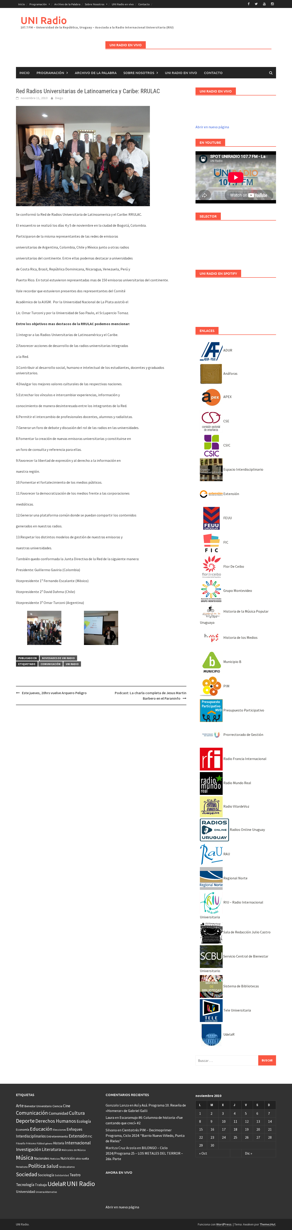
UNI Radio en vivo (123, 4)
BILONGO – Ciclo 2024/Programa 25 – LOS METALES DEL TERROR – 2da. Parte (144, 1153)
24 (224, 1137)
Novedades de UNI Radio (58, 658)
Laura (110, 1117)
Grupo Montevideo (237, 590)
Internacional (78, 1142)
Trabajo (41, 1184)
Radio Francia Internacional (244, 758)
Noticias (55, 1158)
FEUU (227, 518)
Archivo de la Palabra (67, 4)
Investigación (28, 1149)
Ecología (84, 1121)
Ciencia (57, 1106)
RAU (226, 854)
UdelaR (229, 1034)
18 (235, 1129)
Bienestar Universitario (38, 1106)
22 (201, 1137)
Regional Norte (235, 878)
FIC (225, 542)
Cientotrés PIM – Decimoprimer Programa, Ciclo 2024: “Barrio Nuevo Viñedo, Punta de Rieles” (145, 1135)
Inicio (21, 4)
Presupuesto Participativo (243, 710)
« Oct (203, 1153)
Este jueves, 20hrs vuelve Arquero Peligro (54, 693)
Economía (22, 1129)
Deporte (25, 1120)
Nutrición (67, 1158)
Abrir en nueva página (212, 127)
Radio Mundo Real (237, 783)
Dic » (248, 1153)
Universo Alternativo (46, 1192)
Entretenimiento (57, 1136)
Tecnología (25, 1184)
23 (212, 1137)
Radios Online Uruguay (247, 829)
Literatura (51, 1149)
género (48, 1143)
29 (201, 1145)
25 (235, 1137)
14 (270, 1121)
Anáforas (230, 373)
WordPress (224, 1224)
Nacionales (42, 1158)
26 (247, 1137)
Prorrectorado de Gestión (243, 734)
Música (24, 1157)
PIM (226, 686)
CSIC (226, 445)
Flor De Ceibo (233, 566)
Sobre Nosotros (94, 4)
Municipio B (232, 661)
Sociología (46, 1175)
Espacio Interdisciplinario (243, 469)
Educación (41, 1129)
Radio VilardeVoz (236, 806)
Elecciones (59, 1129)
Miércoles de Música (74, 1150)
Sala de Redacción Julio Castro (247, 932)
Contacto (144, 4)
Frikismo (31, 1143)
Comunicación (50, 664)
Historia (58, 1143)
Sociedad (26, 1174)
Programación (38, 4)
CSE (226, 421)
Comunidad (58, 1113)
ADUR (227, 350)
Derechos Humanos (55, 1121)
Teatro (75, 1174)
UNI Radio (44, 20)
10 (224, 1121)
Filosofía (20, 1143)
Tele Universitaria (237, 1010)
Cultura (77, 1113)
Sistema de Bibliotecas (241, 986)
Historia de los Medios (240, 637)
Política (37, 1165)
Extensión (231, 493)
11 (235, 1121)
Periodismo (22, 1166)
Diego (59, 98)
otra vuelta (82, 1159)
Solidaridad (62, 1175)
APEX (227, 396)
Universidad (25, 1191)
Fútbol (41, 1143)
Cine (66, 1105)
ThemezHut (267, 1224)
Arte (20, 1105)
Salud (52, 1166)
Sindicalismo (67, 1166)
